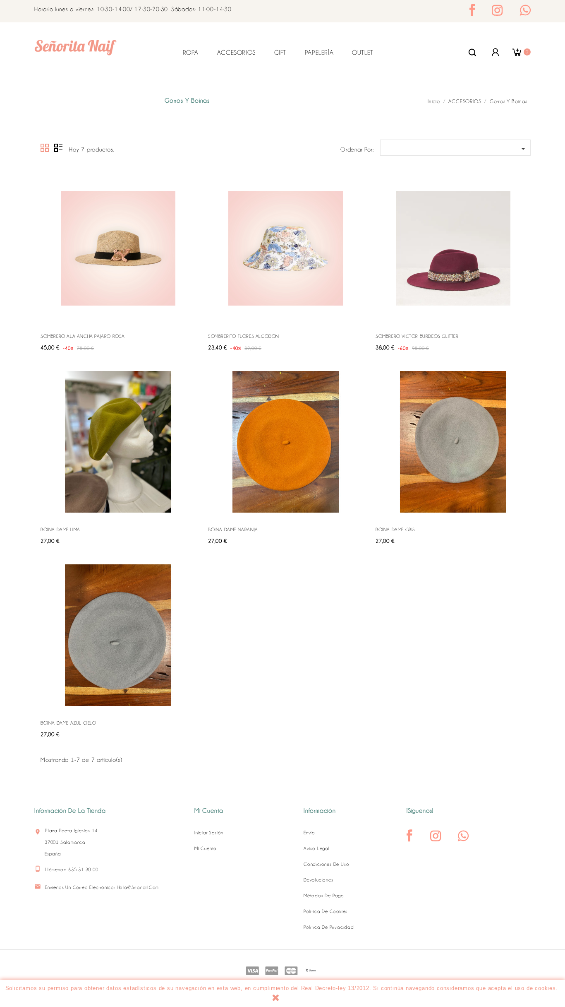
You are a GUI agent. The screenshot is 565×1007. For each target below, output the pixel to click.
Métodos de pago (324, 895)
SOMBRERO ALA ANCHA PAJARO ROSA (83, 336)
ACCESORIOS (236, 52)
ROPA (191, 52)
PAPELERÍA (319, 52)
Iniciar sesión (208, 832)
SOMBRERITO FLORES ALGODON (243, 336)
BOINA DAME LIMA (60, 529)
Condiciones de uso (326, 864)
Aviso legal (317, 848)
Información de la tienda (70, 810)
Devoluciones (318, 879)
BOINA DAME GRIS (395, 529)
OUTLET (362, 52)
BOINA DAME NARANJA (233, 529)
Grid (45, 148)
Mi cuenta (205, 848)
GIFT (280, 52)
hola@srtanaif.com (138, 887)
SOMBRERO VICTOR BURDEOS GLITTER (417, 336)
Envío (309, 832)
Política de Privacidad (329, 927)
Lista (58, 148)
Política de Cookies (325, 911)
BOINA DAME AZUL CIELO (68, 722)
